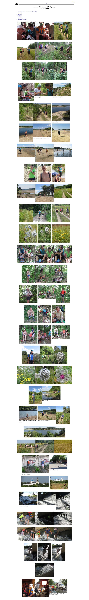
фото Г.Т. (20, 13)
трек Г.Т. (20, 15)
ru (72, 2)
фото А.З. (20, 14)
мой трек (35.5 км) (22, 19)
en (73, 2)
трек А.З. (20, 18)
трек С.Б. (20, 16)
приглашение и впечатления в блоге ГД (27, 11)
